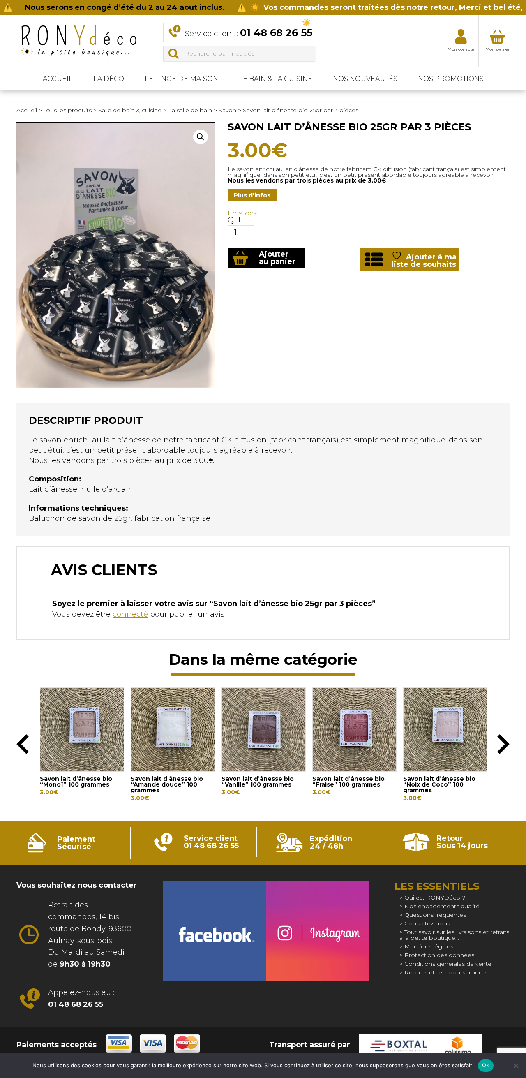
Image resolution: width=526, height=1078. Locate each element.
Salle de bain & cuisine (129, 110)
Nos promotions (451, 79)
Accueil (58, 79)
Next (503, 744)
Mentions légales (428, 946)
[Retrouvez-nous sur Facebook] (214, 931)
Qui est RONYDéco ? (434, 897)
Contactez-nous (427, 923)
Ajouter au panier (277, 258)
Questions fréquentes (435, 915)
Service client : (248, 33)
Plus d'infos (252, 195)
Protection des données (439, 955)
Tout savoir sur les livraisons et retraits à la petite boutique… (454, 935)
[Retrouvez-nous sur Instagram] (317, 931)
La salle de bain (190, 110)
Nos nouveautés (365, 79)
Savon (227, 110)
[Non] (516, 1066)
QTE (235, 219)
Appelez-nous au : (81, 998)
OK (486, 1065)
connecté (130, 614)
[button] (200, 137)
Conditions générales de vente (447, 964)
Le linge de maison (181, 79)
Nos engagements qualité (442, 906)
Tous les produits (68, 110)
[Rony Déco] (78, 38)
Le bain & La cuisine (275, 79)
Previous (22, 744)
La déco (108, 79)
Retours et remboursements (445, 972)
